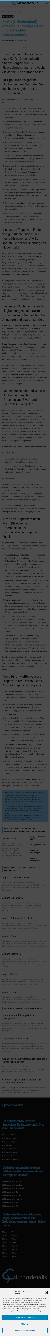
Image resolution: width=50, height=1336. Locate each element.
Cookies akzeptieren (25, 1317)
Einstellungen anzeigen (25, 1330)
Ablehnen (25, 1324)
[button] (46, 1292)
